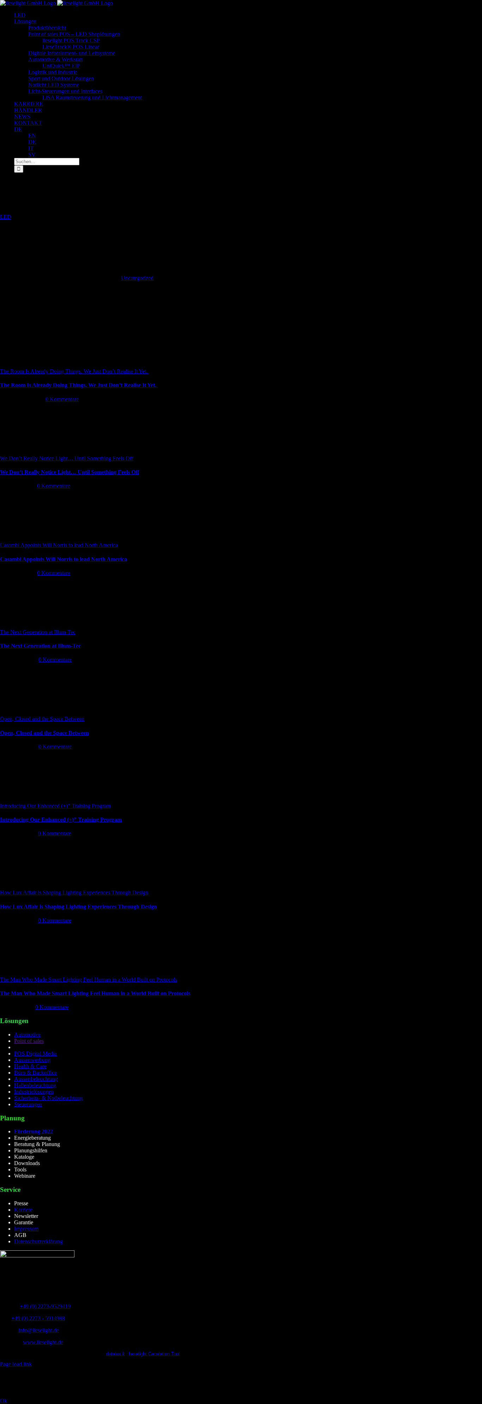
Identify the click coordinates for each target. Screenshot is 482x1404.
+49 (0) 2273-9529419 (45, 1306)
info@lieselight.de (38, 1330)
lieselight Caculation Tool (154, 1353)
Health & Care (30, 1066)
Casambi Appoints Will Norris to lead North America (59, 545)
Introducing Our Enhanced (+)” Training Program (55, 806)
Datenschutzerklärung (38, 1241)
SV (32, 155)
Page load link (16, 1364)
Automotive (27, 1034)
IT (31, 148)
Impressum (26, 1229)
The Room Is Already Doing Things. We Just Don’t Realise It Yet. (74, 371)
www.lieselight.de (43, 1342)
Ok (3, 1401)
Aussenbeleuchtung (36, 1079)
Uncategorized (137, 278)
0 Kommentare (62, 399)
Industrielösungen (34, 1092)
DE (18, 129)
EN (32, 135)
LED (5, 217)
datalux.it (115, 1353)
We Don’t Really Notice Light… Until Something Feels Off (66, 458)
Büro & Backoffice (35, 1073)
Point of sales (29, 1041)
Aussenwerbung (32, 1060)
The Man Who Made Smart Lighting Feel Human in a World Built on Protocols (88, 980)
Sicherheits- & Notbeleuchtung (48, 1098)
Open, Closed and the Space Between (42, 719)
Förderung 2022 (33, 1131)
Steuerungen (28, 1104)
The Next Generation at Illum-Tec (38, 632)
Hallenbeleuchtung (35, 1085)
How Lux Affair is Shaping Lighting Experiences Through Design (74, 892)
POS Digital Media (35, 1054)
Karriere (23, 1210)
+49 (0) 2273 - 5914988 (38, 1318)
